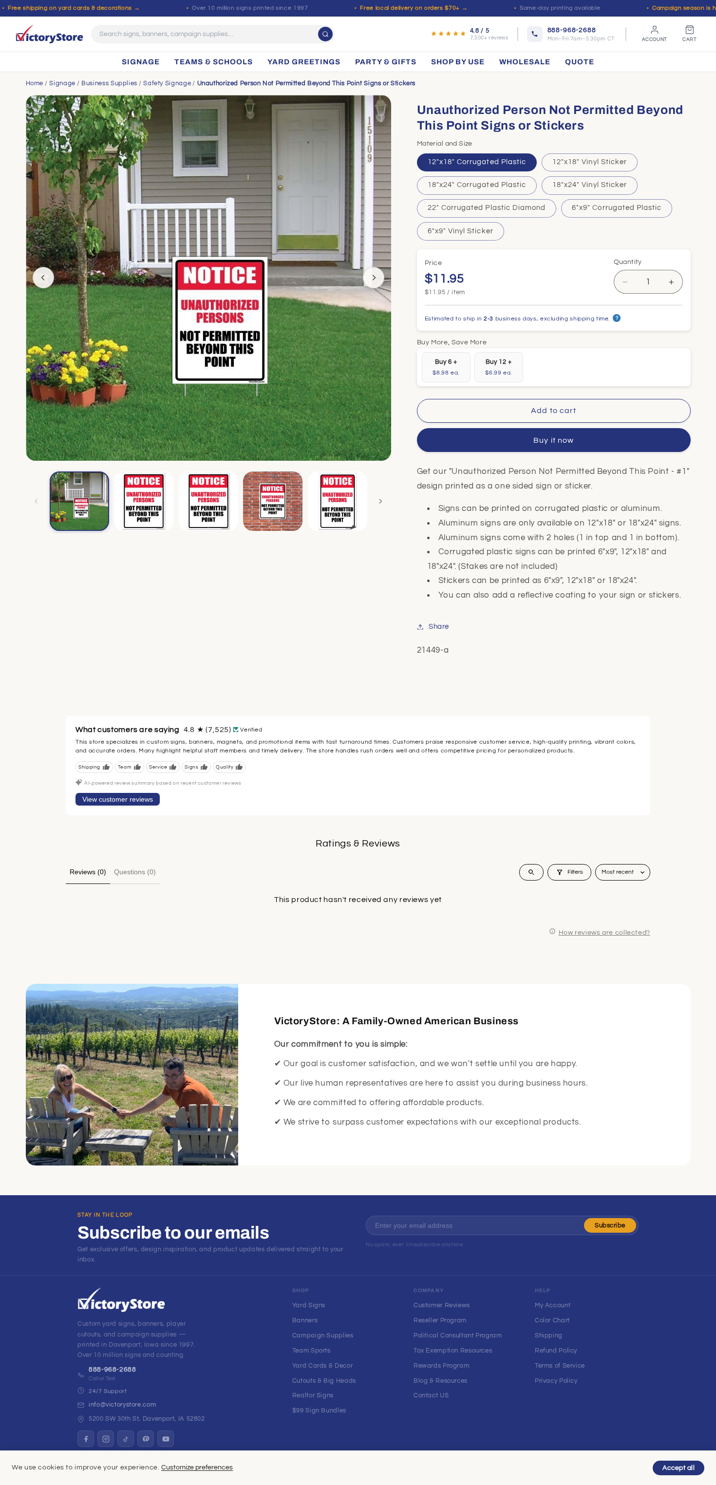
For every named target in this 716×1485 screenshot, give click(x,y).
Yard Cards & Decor (322, 1365)
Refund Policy (556, 1350)
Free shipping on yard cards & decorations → (74, 8)
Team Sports (311, 1350)
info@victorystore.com (122, 1404)
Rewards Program (441, 1365)
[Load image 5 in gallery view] (337, 501)
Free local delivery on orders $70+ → (414, 8)
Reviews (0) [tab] (88, 872)
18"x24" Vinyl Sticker (589, 185)
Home (35, 83)
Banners (305, 1320)
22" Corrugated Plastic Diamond (487, 208)
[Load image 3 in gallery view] (208, 501)
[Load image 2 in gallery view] (143, 501)
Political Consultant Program (458, 1335)
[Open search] (531, 872)
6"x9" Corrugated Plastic (616, 208)
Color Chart (552, 1320)
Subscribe (610, 1225)
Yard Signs (308, 1305)
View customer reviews (117, 799)
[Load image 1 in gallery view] (79, 501)
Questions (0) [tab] (135, 872)
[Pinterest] (145, 1438)
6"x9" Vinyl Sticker (460, 231)
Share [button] (439, 626)
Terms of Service (560, 1365)
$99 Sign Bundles (319, 1410)
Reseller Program (440, 1320)
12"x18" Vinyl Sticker (589, 162)
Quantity (628, 262)
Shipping (549, 1335)
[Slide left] (43, 277)
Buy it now (553, 440)
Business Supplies (109, 83)
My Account (552, 1305)
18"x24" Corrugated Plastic (477, 185)
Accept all (678, 1468)
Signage (62, 83)
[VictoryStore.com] (49, 34)
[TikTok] (125, 1438)
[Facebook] (85, 1438)
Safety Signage (167, 83)
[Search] (325, 34)
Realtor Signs (313, 1395)
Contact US (431, 1395)
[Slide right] (373, 277)
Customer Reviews (442, 1305)
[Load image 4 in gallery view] (272, 501)
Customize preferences (197, 1467)
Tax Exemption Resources (453, 1350)
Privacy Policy (556, 1380)
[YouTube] (165, 1438)
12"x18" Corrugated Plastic (477, 162)
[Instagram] (105, 1438)
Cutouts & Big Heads (324, 1380)
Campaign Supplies (323, 1335)
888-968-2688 (112, 1369)
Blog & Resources (441, 1380)
